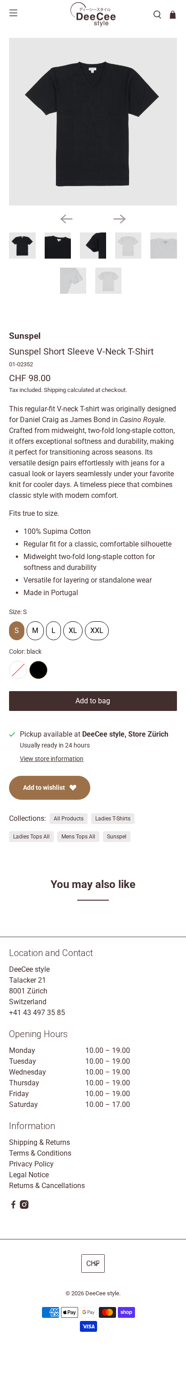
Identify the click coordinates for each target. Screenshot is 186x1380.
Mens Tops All (78, 836)
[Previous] (66, 219)
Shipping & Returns (39, 1142)
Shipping (55, 390)
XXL (96, 628)
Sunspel (25, 336)
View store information (52, 758)
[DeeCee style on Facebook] (13, 1206)
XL (73, 628)
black (38, 670)
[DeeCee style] (93, 14)
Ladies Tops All (31, 836)
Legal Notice (29, 1174)
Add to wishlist (44, 787)
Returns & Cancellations (47, 1185)
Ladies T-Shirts (112, 818)
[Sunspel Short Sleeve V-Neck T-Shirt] (93, 121)
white (18, 670)
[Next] (119, 219)
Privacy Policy (31, 1164)
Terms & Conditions (40, 1153)
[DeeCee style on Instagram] (24, 1206)
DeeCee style (102, 1293)
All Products (69, 818)
